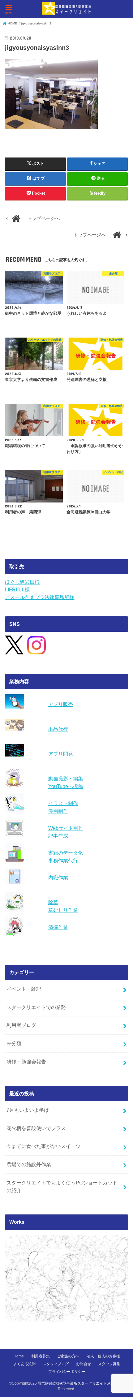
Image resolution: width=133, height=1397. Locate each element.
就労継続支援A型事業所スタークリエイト (72, 1383)
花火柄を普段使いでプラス (36, 1128)
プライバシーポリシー (66, 1371)
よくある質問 (24, 1364)
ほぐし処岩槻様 (22, 582)
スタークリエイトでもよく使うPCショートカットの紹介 (62, 1186)
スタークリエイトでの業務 (36, 1007)
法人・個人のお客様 (103, 1356)
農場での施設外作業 (28, 1164)
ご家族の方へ (68, 1356)
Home (19, 1356)
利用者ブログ (21, 1025)
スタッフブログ (56, 1364)
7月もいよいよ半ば (27, 1110)
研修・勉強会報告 (26, 1061)
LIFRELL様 (17, 589)
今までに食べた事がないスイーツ (43, 1146)
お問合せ (83, 1364)
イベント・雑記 (23, 989)
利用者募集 (40, 1356)
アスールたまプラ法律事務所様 (39, 597)
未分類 (13, 1043)
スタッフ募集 (109, 1364)
